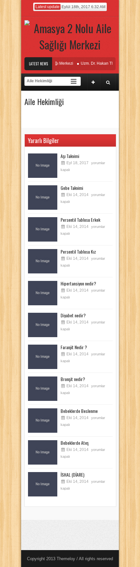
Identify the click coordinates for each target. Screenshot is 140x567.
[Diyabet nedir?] (42, 325)
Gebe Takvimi (72, 187)
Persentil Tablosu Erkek (80, 219)
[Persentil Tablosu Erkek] (42, 229)
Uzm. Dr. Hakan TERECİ (98, 63)
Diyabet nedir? (73, 315)
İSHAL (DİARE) (72, 474)
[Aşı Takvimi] (42, 165)
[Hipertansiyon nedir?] (42, 293)
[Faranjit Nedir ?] (42, 357)
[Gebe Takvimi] (42, 197)
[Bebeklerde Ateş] (42, 452)
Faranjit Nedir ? (74, 347)
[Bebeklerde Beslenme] (42, 420)
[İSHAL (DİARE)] (42, 484)
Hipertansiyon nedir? (78, 283)
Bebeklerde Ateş (75, 442)
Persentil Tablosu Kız (78, 251)
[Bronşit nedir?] (42, 388)
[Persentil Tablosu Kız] (42, 261)
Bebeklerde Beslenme (79, 410)
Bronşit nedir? (73, 379)
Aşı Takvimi (70, 155)
